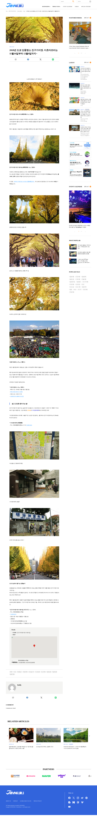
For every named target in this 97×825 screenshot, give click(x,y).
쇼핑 (82, 74)
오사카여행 (85, 281)
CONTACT (15, 801)
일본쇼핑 (72, 279)
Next (85, 52)
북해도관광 (83, 93)
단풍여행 (25, 671)
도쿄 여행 (78, 286)
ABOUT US (8, 801)
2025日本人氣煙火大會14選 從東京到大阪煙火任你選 (84, 253)
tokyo (75, 289)
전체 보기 (86, 17)
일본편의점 (72, 281)
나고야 (82, 75)
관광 (82, 133)
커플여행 (84, 279)
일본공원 (49, 671)
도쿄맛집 (78, 284)
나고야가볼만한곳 (84, 76)
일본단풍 (55, 671)
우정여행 (72, 284)
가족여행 (78, 279)
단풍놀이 (20, 671)
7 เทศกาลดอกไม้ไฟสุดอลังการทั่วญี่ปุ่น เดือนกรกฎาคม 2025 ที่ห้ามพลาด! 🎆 (84, 261)
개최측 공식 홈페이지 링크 (17, 396)
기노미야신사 (83, 134)
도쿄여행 (43, 671)
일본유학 (84, 286)
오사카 (88, 75)
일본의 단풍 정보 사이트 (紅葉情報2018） (24, 181)
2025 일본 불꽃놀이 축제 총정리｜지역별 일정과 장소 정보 (84, 247)
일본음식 (79, 281)
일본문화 (84, 276)
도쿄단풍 (38, 671)
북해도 (84, 91)
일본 (71, 289)
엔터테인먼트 (86, 74)
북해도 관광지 (83, 92)
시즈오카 (87, 133)
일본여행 (12, 674)
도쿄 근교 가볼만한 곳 (85, 135)
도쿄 (15, 671)
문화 (11, 671)
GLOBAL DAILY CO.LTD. (25, 801)
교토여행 (85, 289)
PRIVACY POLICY (38, 801)
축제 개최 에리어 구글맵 (16, 391)
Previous (74, 52)
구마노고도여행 (84, 121)
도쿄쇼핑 (72, 286)
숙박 (82, 118)
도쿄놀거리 (31, 671)
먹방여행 (72, 292)
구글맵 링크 (29, 425)
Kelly (19, 685)
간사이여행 (85, 118)
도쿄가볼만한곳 (84, 79)
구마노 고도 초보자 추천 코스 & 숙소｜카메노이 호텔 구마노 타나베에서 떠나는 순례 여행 (85, 114)
